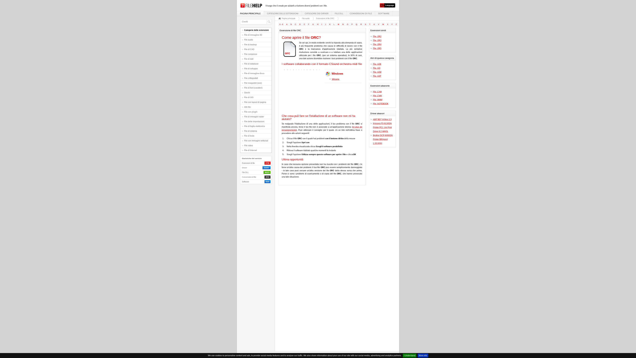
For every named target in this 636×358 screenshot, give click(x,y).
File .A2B (377, 64)
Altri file (247, 107)
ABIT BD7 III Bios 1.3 (382, 119)
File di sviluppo (251, 68)
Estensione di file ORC (325, 18)
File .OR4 (377, 44)
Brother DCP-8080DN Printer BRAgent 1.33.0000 (383, 139)
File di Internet (250, 150)
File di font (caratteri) (253, 88)
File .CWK (377, 96)
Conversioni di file (361, 13)
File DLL (339, 13)
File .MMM (377, 100)
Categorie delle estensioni (282, 13)
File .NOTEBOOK (380, 104)
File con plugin (250, 112)
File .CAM (377, 92)
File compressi (250, 54)
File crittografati (251, 78)
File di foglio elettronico (254, 126)
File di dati (248, 59)
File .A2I (376, 68)
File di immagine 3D (253, 35)
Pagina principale (250, 13)
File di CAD (249, 49)
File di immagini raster (254, 117)
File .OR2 (377, 36)
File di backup (250, 44)
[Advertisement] (302, 92)
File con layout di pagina (255, 102)
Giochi (247, 92)
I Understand (409, 355)
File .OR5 (377, 48)
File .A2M (377, 72)
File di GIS (248, 97)
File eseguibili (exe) (253, 83)
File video (248, 145)
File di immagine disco (254, 73)
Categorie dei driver (316, 13)
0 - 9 (281, 24)
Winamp (335, 79)
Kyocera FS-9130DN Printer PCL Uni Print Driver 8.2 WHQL (382, 127)
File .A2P (377, 76)
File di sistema (250, 131)
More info (423, 355)
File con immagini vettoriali (256, 141)
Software (383, 13)
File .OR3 (377, 40)
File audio (248, 40)
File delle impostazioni (254, 121)
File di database (251, 64)
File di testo (249, 136)
